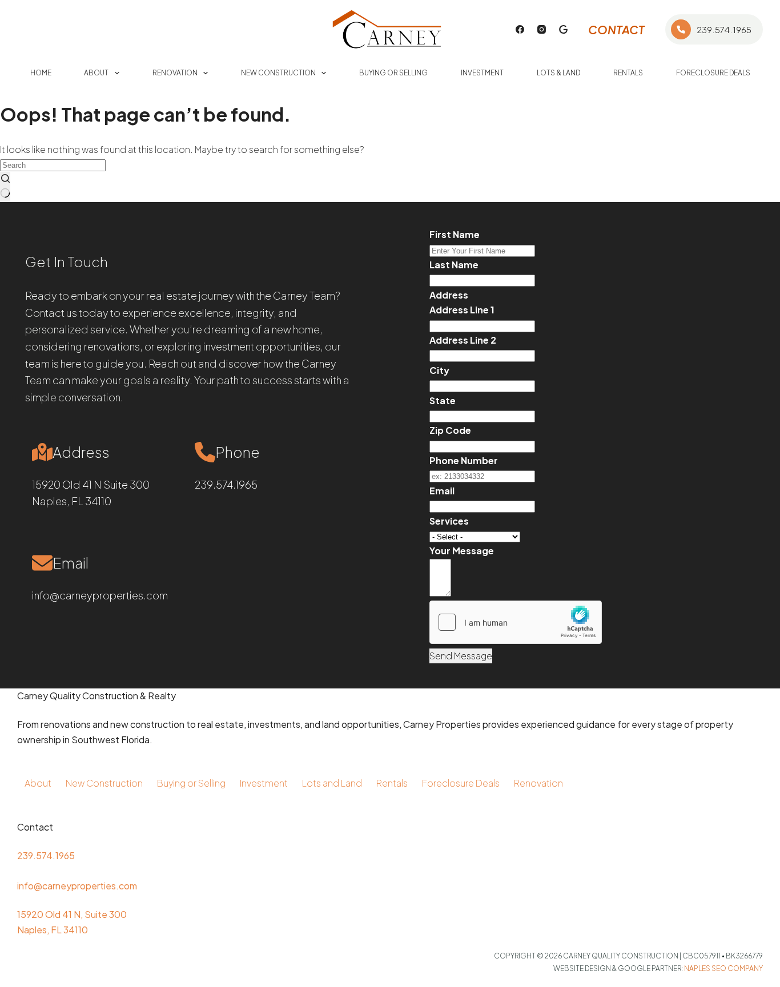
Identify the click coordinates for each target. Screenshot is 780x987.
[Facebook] (520, 29)
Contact (616, 29)
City (439, 370)
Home (40, 73)
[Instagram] (541, 29)
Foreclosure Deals (713, 73)
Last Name (454, 265)
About (96, 73)
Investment (482, 73)
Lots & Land (558, 73)
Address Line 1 (461, 310)
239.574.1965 (724, 29)
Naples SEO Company (723, 968)
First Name (454, 234)
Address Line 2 (462, 340)
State (442, 400)
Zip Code (450, 430)
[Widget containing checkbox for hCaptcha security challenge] (515, 622)
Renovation (175, 73)
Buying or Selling (393, 73)
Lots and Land (332, 783)
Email (442, 491)
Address (448, 295)
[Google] (563, 29)
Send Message (460, 656)
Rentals (628, 73)
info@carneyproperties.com (100, 595)
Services (449, 521)
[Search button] (5, 187)
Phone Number (463, 460)
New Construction (278, 73)
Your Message (461, 551)
